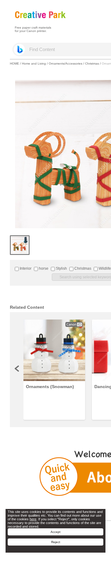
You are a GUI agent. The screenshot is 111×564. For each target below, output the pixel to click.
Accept (55, 532)
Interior (25, 268)
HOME (14, 63)
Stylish (61, 268)
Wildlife (104, 268)
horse (43, 268)
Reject (55, 542)
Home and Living (34, 63)
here (33, 519)
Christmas (92, 63)
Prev (17, 368)
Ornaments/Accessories (65, 63)
